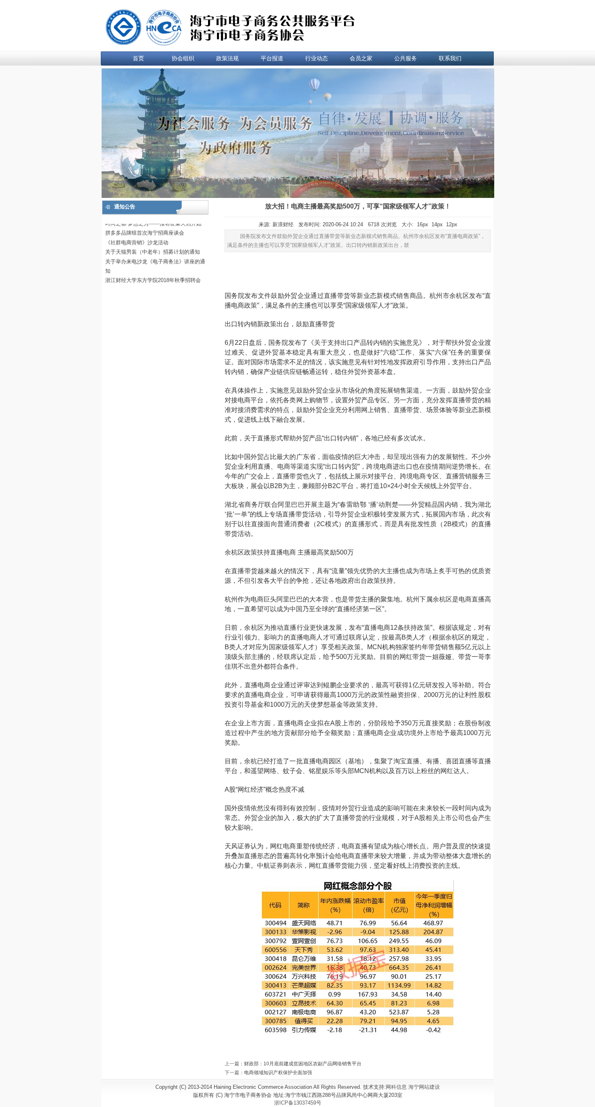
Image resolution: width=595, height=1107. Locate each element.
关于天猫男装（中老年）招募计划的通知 (152, 241)
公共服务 (405, 58)
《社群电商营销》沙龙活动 (136, 231)
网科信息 (396, 1087)
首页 (138, 58)
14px (437, 224)
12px (451, 224)
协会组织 (183, 58)
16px (422, 224)
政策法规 (227, 58)
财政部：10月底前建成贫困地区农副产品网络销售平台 (302, 1064)
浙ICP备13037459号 (297, 1103)
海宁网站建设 (424, 1087)
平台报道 (272, 58)
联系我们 (450, 58)
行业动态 (316, 58)
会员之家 (361, 58)
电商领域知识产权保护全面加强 (278, 1072)
